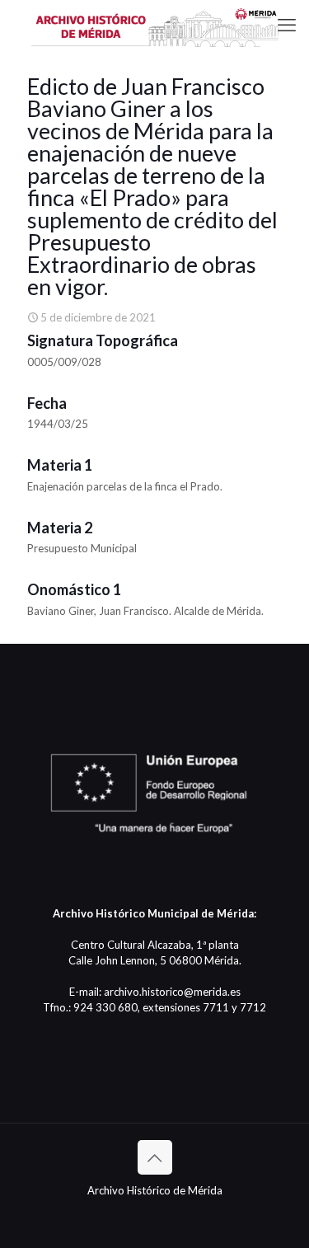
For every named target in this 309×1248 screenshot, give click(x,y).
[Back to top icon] (155, 1157)
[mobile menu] (287, 25)
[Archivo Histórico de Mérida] (154, 24)
